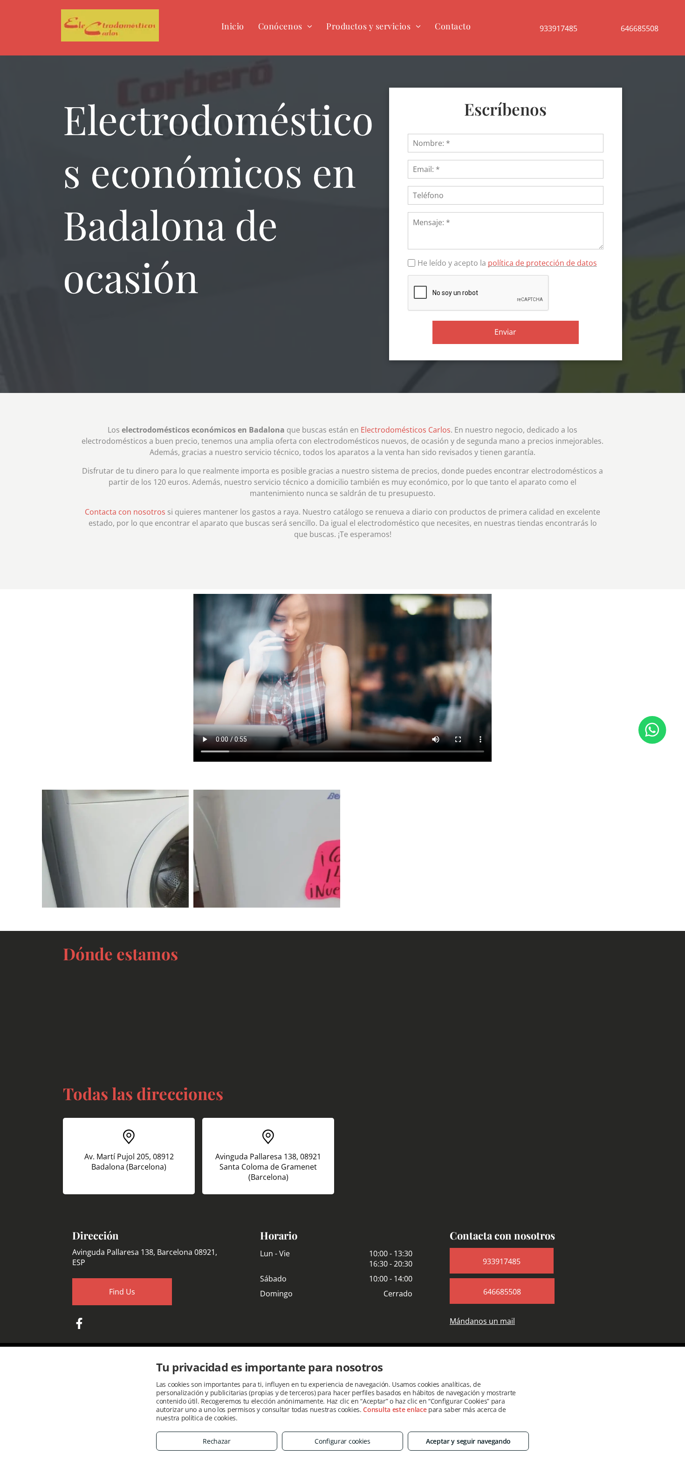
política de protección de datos (542, 263)
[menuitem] (232, 26)
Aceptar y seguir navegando (468, 1441)
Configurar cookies (342, 1441)
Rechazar (217, 1441)
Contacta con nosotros (125, 512)
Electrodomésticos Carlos (406, 430)
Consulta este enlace (394, 1409)
